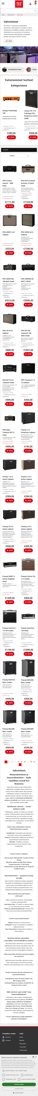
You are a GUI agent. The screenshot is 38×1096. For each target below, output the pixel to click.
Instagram (8, 1040)
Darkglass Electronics (13, 1006)
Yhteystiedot (22, 1044)
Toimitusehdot (23, 1050)
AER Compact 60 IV (19, 981)
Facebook (8, 1037)
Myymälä (21, 1040)
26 (31, 762)
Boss (7, 1008)
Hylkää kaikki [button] (19, 1089)
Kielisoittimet (11, 14)
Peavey (21, 1008)
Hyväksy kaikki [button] (19, 1084)
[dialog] (19, 1075)
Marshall (29, 1006)
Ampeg (10, 923)
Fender (23, 1006)
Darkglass (8, 925)
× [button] (36, 1057)
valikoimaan (15, 1017)
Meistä (21, 1037)
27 (34, 762)
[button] (19, 1093)
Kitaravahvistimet (15, 70)
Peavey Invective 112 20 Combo (19, 864)
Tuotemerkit (22, 1047)
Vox (11, 1008)
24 (25, 762)
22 (18, 762)
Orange (15, 1008)
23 (21, 762)
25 (28, 762)
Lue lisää (8, 41)
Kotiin (3, 14)
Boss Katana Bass (11, 929)
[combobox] (33, 1057)
